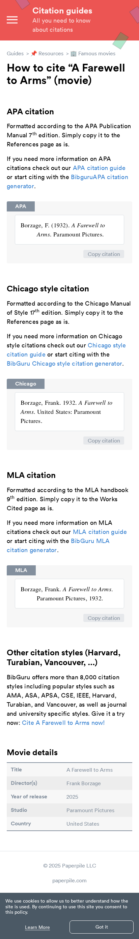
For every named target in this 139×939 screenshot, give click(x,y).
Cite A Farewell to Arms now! (63, 723)
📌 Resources (46, 53)
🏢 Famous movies (92, 53)
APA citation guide (99, 168)
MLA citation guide (100, 532)
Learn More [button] (37, 927)
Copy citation (104, 254)
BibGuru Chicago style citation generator (64, 363)
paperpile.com (69, 880)
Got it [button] (101, 927)
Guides (15, 53)
